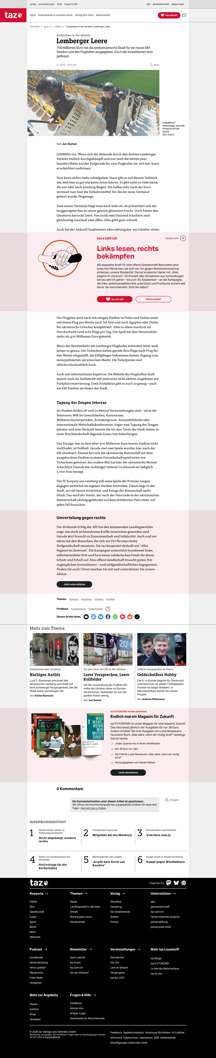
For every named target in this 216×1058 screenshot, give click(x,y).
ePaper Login (78, 1013)
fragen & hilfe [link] (71, 4)
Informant (116, 1037)
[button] (184, 15)
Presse (114, 922)
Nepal (73, 901)
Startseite (35, 26)
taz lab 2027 (117, 977)
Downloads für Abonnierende (87, 1018)
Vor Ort (114, 962)
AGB (157, 1037)
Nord (33, 932)
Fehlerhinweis (96, 608)
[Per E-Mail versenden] (86, 616)
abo (153, 901)
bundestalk (36, 957)
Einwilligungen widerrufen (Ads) (128, 1042)
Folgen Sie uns (156, 883)
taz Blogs (156, 958)
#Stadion (99, 599)
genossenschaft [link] (161, 4)
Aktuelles (115, 901)
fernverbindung (39, 962)
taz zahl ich (157, 911)
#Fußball (110, 599)
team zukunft (77, 957)
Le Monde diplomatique (165, 968)
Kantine (34, 1009)
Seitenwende (168, 1037)
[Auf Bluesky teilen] (100, 616)
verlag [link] (33, 4)
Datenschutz (131, 1037)
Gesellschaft (37, 911)
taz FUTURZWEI (160, 963)
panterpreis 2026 (161, 927)
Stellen (114, 917)
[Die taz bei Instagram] (183, 884)
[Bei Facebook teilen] (108, 616)
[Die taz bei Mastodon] (168, 884)
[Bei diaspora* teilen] (122, 616)
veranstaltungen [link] (46, 4)
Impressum (146, 1037)
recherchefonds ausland (165, 917)
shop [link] (59, 4)
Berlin (33, 927)
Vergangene (117, 972)
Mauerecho (36, 972)
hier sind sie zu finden (93, 808)
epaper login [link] (178, 4)
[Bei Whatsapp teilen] (115, 616)
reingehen (36, 982)
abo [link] (149, 4)
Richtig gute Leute (81, 917)
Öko (32, 906)
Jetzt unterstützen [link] (74, 584)
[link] (33, 15)
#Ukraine (74, 599)
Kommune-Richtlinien (158, 1032)
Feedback (76, 1003)
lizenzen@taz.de (52, 1037)
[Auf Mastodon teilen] (93, 616)
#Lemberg (86, 599)
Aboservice (76, 1008)
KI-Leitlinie (178, 1032)
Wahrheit (35, 937)
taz (39, 883)
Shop (33, 1014)
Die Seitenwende (120, 911)
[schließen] (183, 238)
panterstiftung (159, 922)
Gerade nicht (171, 238)
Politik (33, 901)
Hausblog (116, 906)
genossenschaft (160, 906)
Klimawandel (77, 922)
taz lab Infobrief (79, 972)
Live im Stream (119, 967)
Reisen (34, 1004)
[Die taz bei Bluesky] (176, 884)
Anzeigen (35, 1019)
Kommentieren (78, 608)
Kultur (33, 917)
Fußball (57, 26)
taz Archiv (156, 973)
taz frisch (75, 962)
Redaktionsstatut (134, 1032)
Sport (46, 26)
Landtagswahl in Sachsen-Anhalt (85, 909)
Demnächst (117, 957)
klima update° (38, 967)
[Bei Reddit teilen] (129, 616)
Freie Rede (36, 977)
